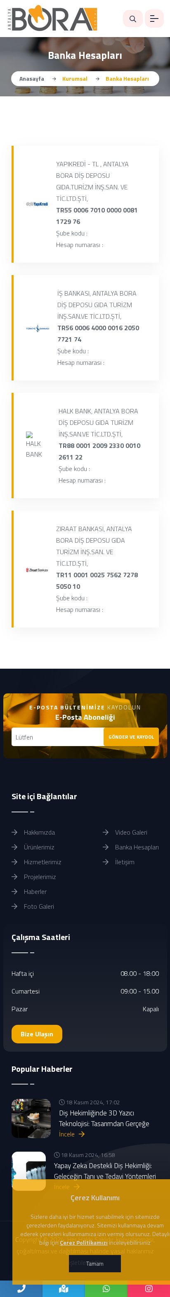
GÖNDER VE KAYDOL (131, 737)
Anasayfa (31, 78)
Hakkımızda (38, 832)
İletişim (124, 862)
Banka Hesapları (136, 847)
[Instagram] (149, 1289)
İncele (67, 1134)
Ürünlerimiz (38, 847)
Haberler (34, 891)
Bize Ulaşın (37, 1034)
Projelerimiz (39, 877)
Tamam (95, 1263)
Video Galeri (130, 832)
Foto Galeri (38, 906)
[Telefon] (21, 1289)
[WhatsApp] (106, 1289)
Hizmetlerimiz (41, 862)
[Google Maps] (63, 1289)
